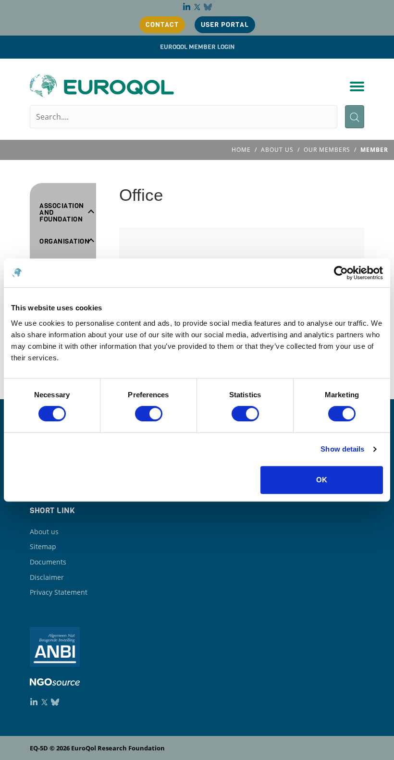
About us (44, 531)
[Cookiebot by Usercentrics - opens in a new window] (341, 273)
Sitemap (43, 546)
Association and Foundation (61, 213)
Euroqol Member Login (197, 47)
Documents (48, 561)
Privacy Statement (58, 592)
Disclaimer (47, 577)
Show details (342, 449)
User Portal (225, 24)
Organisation (64, 241)
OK (321, 480)
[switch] (148, 413)
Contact (162, 24)
